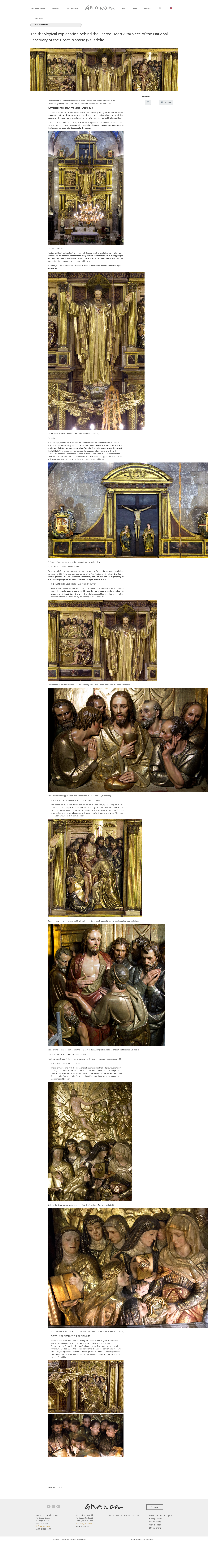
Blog (135, 8)
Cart (124, 8)
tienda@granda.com (84, 1523)
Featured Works (38, 8)
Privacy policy (81, 1539)
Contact (147, 8)
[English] (171, 8)
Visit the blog (155, 1524)
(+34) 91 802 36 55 (43, 1529)
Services (55, 8)
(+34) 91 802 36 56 (83, 1526)
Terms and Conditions (60, 1539)
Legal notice (72, 1539)
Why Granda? (72, 8)
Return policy (155, 1521)
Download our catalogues (161, 1515)
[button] (148, 102)
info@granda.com (43, 1526)
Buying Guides (155, 1518)
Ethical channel (156, 1528)
